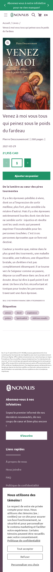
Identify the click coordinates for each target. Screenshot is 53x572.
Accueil (6, 23)
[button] (6, 15)
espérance (32, 312)
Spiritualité (21, 318)
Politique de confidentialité (23, 540)
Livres (16, 23)
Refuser (25, 556)
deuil (19, 312)
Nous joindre (13, 469)
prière (8, 318)
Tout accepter (25, 548)
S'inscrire (26, 435)
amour (8, 312)
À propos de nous (16, 461)
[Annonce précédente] (5, 5)
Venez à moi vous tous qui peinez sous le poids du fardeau (26, 29)
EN (46, 15)
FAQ (8, 477)
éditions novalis (40, 318)
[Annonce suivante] (48, 5)
